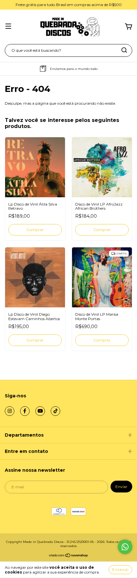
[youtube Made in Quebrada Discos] (40, 411)
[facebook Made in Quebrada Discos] (25, 411)
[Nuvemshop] (69, 556)
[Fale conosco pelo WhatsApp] (125, 547)
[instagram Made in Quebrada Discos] (9, 411)
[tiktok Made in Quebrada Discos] (55, 411)
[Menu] (8, 27)
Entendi (120, 569)
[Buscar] (124, 50)
